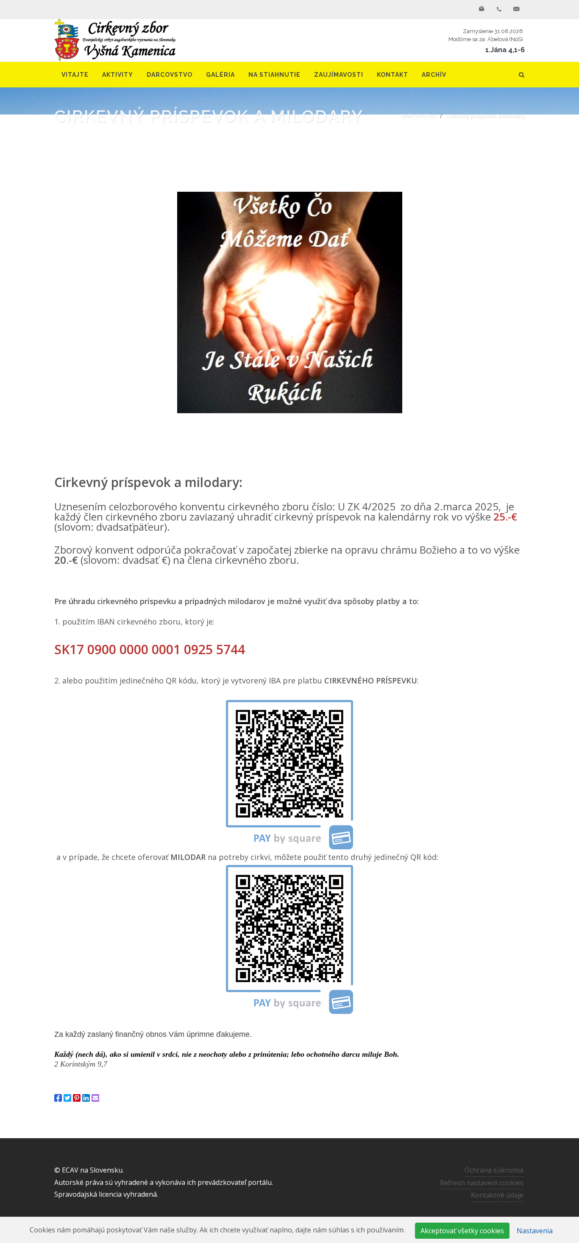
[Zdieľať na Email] (95, 1098)
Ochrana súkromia (494, 1170)
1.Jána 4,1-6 (505, 50)
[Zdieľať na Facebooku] (58, 1098)
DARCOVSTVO (419, 116)
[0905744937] (498, 9)
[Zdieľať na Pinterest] (77, 1098)
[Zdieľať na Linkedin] (86, 1098)
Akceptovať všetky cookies (462, 1230)
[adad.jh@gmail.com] (516, 9)
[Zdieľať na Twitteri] (67, 1098)
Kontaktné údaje (497, 1195)
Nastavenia (535, 1230)
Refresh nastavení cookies (481, 1182)
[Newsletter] (481, 9)
